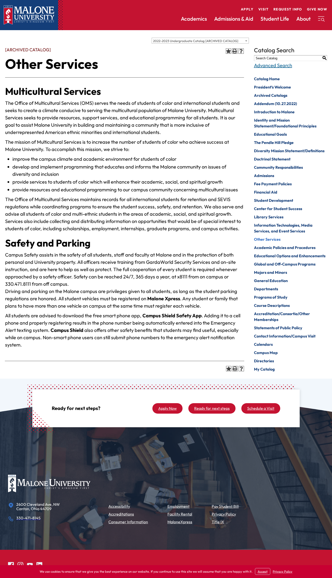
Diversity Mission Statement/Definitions (289, 150)
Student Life (275, 18)
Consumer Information (128, 521)
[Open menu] (321, 19)
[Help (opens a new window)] (241, 51)
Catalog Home (267, 78)
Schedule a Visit (260, 408)
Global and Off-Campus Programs (284, 264)
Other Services (267, 239)
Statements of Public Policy (278, 327)
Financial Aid (265, 192)
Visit (263, 9)
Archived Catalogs (270, 95)
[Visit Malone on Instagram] (20, 564)
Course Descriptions (272, 305)
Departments (266, 288)
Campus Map (266, 352)
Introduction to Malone (274, 111)
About (303, 18)
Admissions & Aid (233, 18)
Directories (264, 360)
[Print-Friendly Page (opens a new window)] (234, 51)
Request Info (287, 9)
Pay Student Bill (225, 506)
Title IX (218, 521)
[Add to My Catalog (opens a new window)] (228, 51)
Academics (194, 18)
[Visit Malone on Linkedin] (39, 564)
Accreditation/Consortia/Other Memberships (282, 316)
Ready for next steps (212, 408)
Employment (178, 506)
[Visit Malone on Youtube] (30, 564)
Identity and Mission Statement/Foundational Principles (285, 123)
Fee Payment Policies (273, 183)
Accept (263, 571)
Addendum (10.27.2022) (275, 103)
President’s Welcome (272, 87)
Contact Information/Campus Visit (284, 336)
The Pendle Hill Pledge (274, 142)
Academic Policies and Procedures (284, 247)
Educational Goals (270, 134)
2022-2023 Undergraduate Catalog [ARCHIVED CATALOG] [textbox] (195, 41)
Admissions (264, 175)
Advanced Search (273, 65)
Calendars (263, 344)
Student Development (273, 200)
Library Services (268, 216)
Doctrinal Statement (272, 159)
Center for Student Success (278, 208)
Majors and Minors (270, 272)
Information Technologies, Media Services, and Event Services (283, 228)
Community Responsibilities (278, 167)
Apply (247, 9)
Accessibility (119, 506)
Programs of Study (271, 297)
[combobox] (200, 41)
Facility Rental (179, 514)
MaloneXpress (179, 521)
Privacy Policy (224, 514)
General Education (271, 280)
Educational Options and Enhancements (289, 255)
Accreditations (121, 514)
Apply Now (167, 408)
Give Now (317, 9)
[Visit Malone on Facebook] (11, 564)
